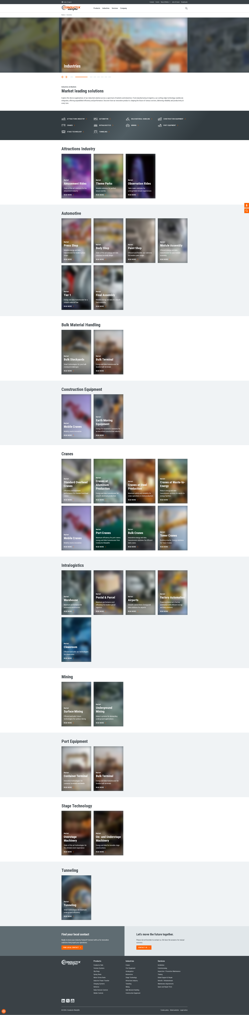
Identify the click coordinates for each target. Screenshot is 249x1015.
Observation (139, 183)
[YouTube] (72, 1001)
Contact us (142, 947)
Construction (173, 119)
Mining (128, 987)
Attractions (76, 119)
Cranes (128, 965)
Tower (168, 535)
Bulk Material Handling (132, 990)
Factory (172, 597)
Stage (74, 132)
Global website (174, 1010)
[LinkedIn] (63, 1001)
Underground (104, 709)
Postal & (105, 597)
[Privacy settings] (3, 1011)
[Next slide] (66, 77)
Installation (161, 965)
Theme (104, 183)
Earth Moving (104, 422)
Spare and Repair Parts (165, 987)
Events (157, 2)
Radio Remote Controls (101, 990)
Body (102, 248)
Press (71, 245)
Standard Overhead (76, 484)
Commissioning (162, 968)
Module (171, 245)
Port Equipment (130, 968)
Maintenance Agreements (166, 984)
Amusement (75, 183)
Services (115, 8)
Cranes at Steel (137, 486)
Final (105, 295)
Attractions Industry (132, 981)
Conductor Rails (98, 965)
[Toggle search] (186, 8)
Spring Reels (97, 974)
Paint (135, 248)
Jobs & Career (176, 2)
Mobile (73, 426)
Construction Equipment (133, 993)
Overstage (70, 838)
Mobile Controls (98, 993)
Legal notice (184, 1010)
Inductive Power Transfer (101, 981)
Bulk (74, 359)
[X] (68, 1001)
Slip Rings (97, 971)
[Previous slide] (62, 77)
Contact (152, 2)
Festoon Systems (99, 968)
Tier (67, 295)
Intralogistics (130, 971)
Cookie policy (165, 1010)
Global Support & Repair (165, 977)
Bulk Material (140, 119)
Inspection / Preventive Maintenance (169, 971)
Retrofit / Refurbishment (165, 981)
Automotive (129, 974)
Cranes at (172, 484)
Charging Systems (99, 984)
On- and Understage (108, 838)
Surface (73, 711)
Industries (105, 8)
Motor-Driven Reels (100, 977)
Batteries (96, 987)
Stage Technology (131, 977)
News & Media (165, 2)
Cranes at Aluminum (103, 484)
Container (76, 776)
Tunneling (128, 984)
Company (123, 8)
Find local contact (71, 947)
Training (160, 974)
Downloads (184, 2)
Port (169, 125)
